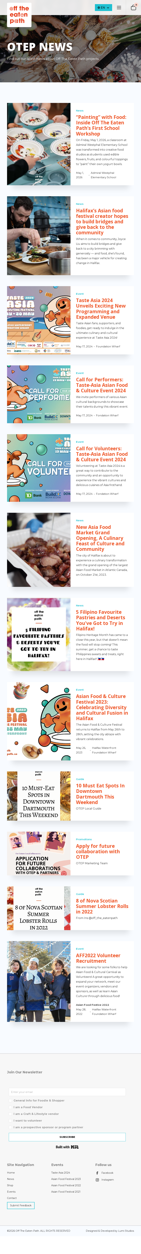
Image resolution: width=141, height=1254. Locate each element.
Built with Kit (67, 1147)
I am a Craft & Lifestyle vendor (36, 1114)
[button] (118, 7)
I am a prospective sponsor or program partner (48, 1127)
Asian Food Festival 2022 (66, 1185)
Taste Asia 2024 (60, 1172)
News (10, 1179)
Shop (10, 1185)
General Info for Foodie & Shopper (39, 1100)
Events (11, 1191)
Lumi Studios (126, 1230)
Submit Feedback (20, 1205)
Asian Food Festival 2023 (66, 1179)
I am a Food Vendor (28, 1107)
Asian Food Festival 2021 (65, 1191)
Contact (12, 1198)
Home (11, 1172)
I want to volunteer (28, 1120)
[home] (19, 15)
